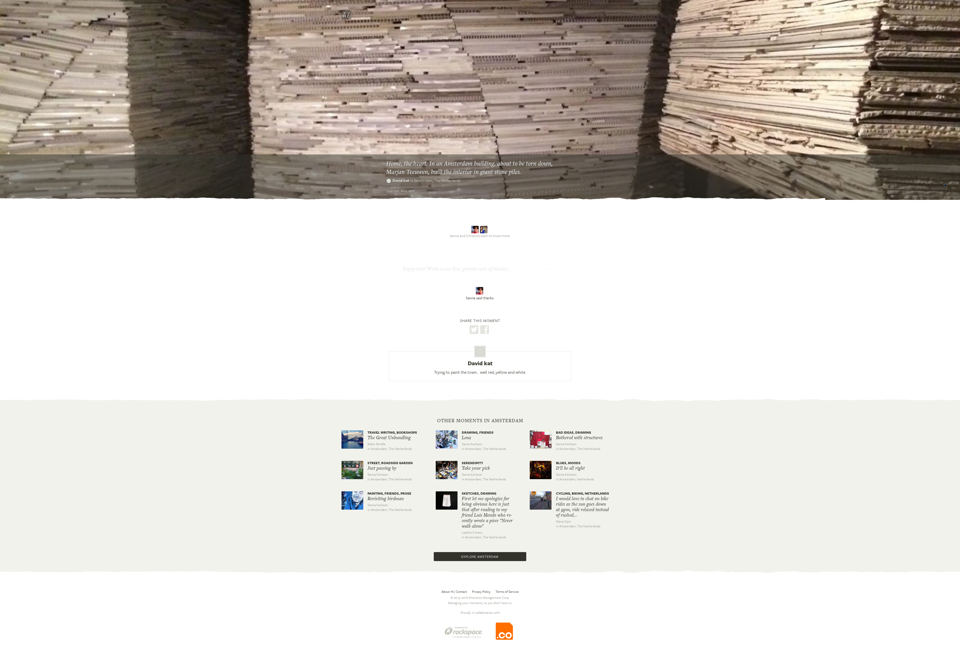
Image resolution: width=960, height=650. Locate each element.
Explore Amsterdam (479, 556)
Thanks (544, 269)
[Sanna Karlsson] (480, 291)
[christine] (484, 229)
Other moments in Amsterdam (480, 420)
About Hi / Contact (454, 591)
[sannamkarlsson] (475, 229)
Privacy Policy (481, 591)
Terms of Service (507, 591)
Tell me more (479, 217)
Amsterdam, (437, 180)
